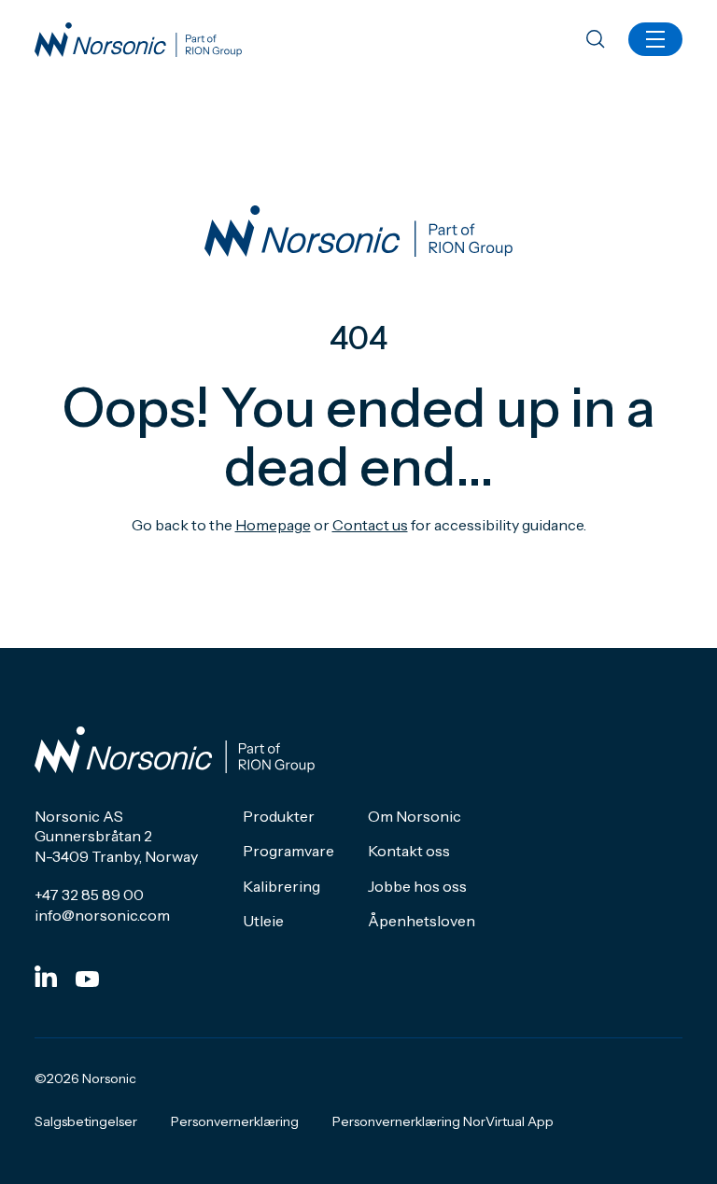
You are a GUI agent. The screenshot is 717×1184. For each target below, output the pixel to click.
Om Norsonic (414, 816)
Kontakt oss (409, 850)
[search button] (595, 40)
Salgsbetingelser (86, 1121)
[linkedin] (46, 976)
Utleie (263, 920)
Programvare (288, 850)
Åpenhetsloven (421, 920)
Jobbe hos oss (417, 886)
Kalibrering (281, 886)
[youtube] (87, 979)
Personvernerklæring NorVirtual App (443, 1121)
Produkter (279, 816)
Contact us (370, 524)
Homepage (273, 524)
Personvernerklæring (235, 1121)
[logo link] (138, 39)
